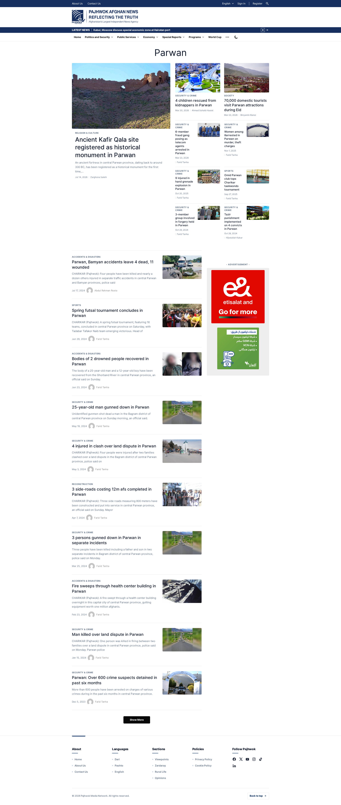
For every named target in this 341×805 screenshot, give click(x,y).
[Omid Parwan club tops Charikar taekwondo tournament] (258, 176)
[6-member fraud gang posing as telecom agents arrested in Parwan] (209, 130)
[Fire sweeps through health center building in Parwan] (182, 591)
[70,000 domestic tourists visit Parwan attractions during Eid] (246, 78)
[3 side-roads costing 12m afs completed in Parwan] (182, 494)
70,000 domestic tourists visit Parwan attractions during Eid (245, 105)
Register (257, 3)
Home (77, 37)
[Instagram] (254, 759)
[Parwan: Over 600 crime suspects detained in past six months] (182, 683)
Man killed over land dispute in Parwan (108, 634)
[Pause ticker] (263, 30)
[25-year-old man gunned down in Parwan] (182, 412)
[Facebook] (234, 759)
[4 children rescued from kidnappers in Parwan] (197, 78)
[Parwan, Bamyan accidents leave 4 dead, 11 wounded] (182, 267)
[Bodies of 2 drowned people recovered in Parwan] (182, 364)
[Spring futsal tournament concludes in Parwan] (182, 315)
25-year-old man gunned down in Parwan (110, 407)
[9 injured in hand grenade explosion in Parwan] (209, 176)
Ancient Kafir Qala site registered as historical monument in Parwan (107, 147)
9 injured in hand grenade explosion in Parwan (184, 183)
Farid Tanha (102, 339)
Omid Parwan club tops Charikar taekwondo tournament (233, 182)
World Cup (214, 37)
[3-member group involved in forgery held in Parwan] (209, 213)
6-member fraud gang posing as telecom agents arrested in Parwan (182, 142)
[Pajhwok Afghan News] (105, 17)
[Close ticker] (267, 30)
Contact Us (94, 3)
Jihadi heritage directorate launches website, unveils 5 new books (133, 29)
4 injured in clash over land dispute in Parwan (114, 446)
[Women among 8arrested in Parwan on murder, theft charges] (258, 130)
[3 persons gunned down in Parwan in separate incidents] (182, 542)
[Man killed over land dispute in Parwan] (182, 639)
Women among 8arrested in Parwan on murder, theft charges (233, 139)
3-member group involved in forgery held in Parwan (184, 220)
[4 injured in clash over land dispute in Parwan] (182, 451)
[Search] (267, 3)
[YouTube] (247, 759)
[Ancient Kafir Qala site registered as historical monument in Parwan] (121, 96)
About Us (77, 3)
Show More (137, 719)
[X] (241, 759)
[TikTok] (260, 759)
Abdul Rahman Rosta (105, 290)
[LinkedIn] (234, 766)
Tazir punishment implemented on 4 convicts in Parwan (233, 221)
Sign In (241, 3)
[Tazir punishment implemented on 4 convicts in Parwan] (258, 213)
